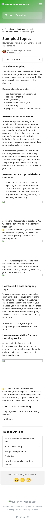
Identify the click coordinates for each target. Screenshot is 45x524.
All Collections (8, 29)
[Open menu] (40, 4)
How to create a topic (10, 32)
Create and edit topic (25, 29)
